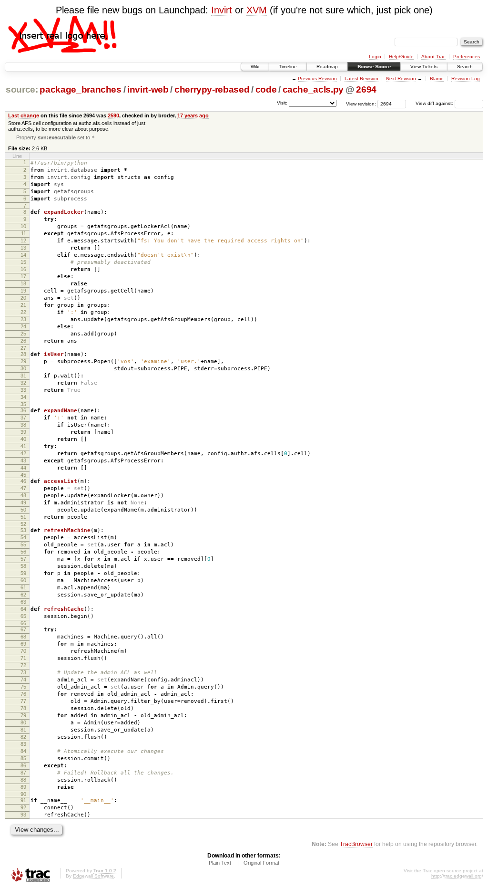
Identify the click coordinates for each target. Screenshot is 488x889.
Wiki (255, 66)
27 (23, 348)
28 (23, 354)
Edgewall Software (93, 876)
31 (23, 375)
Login (375, 56)
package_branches (81, 89)
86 (23, 765)
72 (23, 665)
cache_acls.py (313, 89)
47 (23, 488)
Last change (23, 115)
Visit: (282, 102)
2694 (366, 89)
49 (23, 502)
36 (23, 410)
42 (23, 453)
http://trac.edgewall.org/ (457, 876)
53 (23, 530)
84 (23, 751)
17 (23, 276)
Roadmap (327, 66)
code (266, 89)
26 (23, 341)
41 (23, 446)
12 (23, 240)
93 (23, 814)
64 (23, 609)
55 (23, 544)
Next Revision (401, 78)
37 (23, 417)
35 (23, 404)
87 (23, 772)
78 (23, 708)
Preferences (466, 56)
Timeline (288, 66)
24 (23, 326)
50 (23, 509)
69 (23, 644)
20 (23, 298)
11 (23, 233)
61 (23, 587)
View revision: (361, 103)
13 (23, 248)
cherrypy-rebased (212, 89)
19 (23, 290)
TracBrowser (356, 844)
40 (23, 439)
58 (23, 566)
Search (465, 66)
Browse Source (374, 66)
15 (23, 262)
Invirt (221, 10)
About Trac (433, 56)
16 (23, 269)
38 (23, 425)
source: (22, 89)
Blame (437, 78)
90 (23, 794)
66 (23, 623)
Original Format (261, 863)
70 (23, 651)
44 (23, 468)
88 (23, 780)
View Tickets (423, 66)
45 (23, 475)
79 (23, 715)
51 (23, 517)
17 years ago (193, 115)
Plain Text (220, 863)
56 (23, 551)
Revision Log (465, 78)
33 (23, 390)
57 (23, 559)
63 (23, 602)
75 (23, 687)
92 (23, 807)
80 (23, 722)
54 (23, 537)
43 (23, 460)
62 (23, 594)
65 (23, 616)
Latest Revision (361, 78)
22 (23, 312)
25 (23, 333)
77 (23, 701)
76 (23, 694)
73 (23, 672)
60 (23, 580)
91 (23, 800)
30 (23, 368)
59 (23, 573)
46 (23, 481)
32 (23, 383)
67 (23, 629)
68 (23, 636)
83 (23, 744)
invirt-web (148, 89)
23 (23, 319)
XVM (256, 10)
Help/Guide (401, 56)
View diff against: (435, 103)
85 (23, 758)
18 (23, 283)
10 (23, 226)
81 (23, 729)
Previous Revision (317, 78)
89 (23, 787)
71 (23, 658)
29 (23, 361)
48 (23, 495)
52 (23, 524)
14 (23, 255)
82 (23, 737)
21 (23, 305)
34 (23, 397)
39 (23, 432)
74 (23, 679)
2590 (113, 115)
